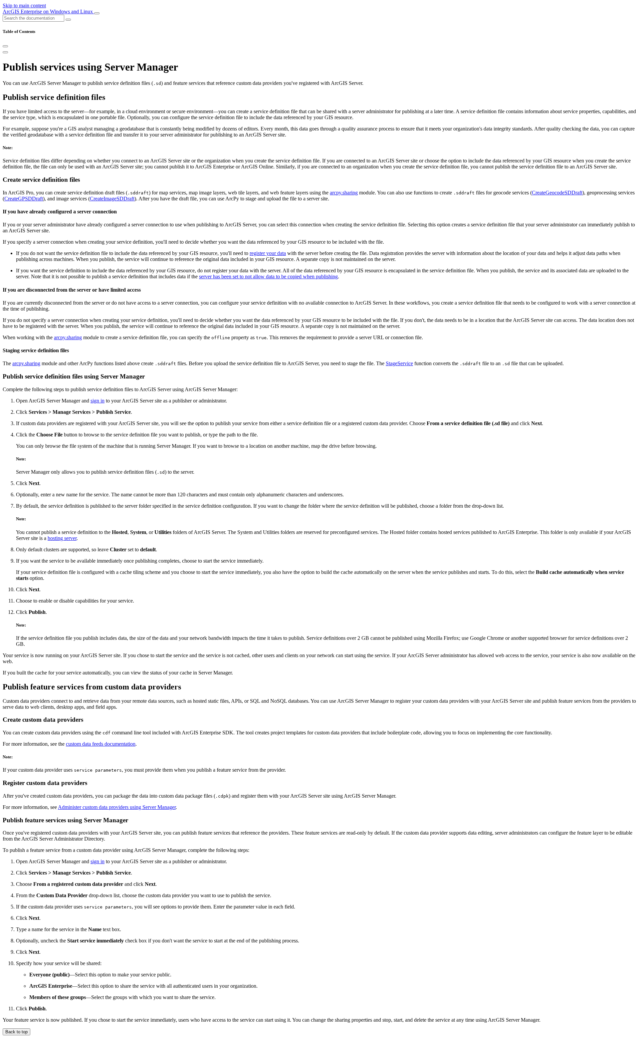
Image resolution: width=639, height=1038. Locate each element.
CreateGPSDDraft (23, 198)
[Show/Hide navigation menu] (97, 13)
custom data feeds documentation (100, 744)
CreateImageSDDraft (112, 198)
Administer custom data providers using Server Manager (117, 807)
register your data (268, 253)
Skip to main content (24, 5)
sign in (98, 400)
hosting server (62, 538)
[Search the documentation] (68, 20)
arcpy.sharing (344, 192)
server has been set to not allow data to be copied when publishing (268, 276)
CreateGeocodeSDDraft (557, 192)
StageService (399, 363)
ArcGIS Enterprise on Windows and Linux (48, 11)
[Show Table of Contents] (5, 52)
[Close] (5, 46)
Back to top (16, 1031)
